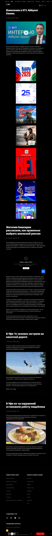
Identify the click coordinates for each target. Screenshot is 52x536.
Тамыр (43, 1)
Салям (48, 1)
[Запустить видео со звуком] (26, 32)
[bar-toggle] (45, 5)
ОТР (28, 503)
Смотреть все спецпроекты (13, 527)
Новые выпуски (10, 478)
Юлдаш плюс (30, 1)
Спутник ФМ (17, 1)
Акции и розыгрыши (11, 481)
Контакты (8, 497)
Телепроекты (9, 484)
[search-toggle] (42, 5)
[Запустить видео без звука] (43, 41)
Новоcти (7, 1)
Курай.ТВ (29, 500)
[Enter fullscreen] (50, 533)
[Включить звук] (43, 271)
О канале (8, 491)
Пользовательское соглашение (14, 500)
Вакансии (8, 494)
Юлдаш (24, 1)
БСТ (12, 1)
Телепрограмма (10, 487)
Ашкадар (38, 1)
